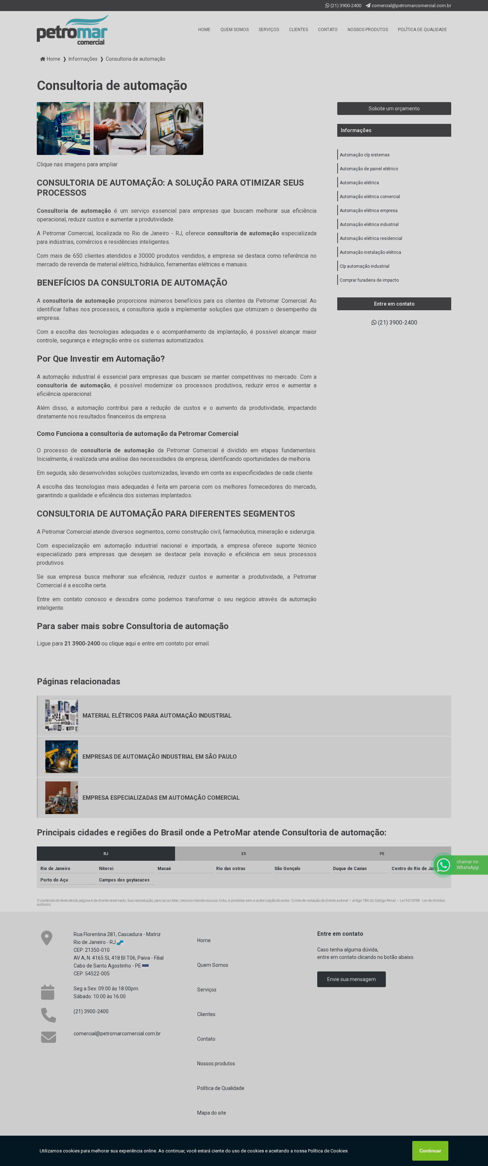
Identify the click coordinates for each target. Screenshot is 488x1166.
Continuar (430, 1151)
